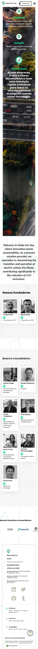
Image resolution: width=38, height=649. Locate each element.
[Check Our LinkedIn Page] (13, 589)
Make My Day (11, 3)
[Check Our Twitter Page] (23, 589)
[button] (34, 3)
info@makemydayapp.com (15, 562)
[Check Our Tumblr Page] (23, 598)
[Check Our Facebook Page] (13, 598)
